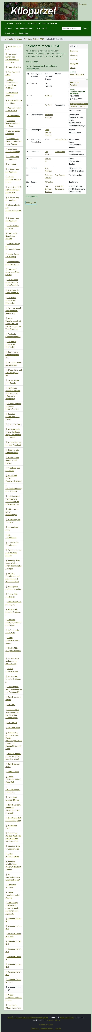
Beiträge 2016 (38, 39)
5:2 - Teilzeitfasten (10, 536)
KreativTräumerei (77, 74)
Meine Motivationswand (12, 855)
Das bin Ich (20, 23)
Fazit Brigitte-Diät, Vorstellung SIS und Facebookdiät (13, 689)
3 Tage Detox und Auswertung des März (13, 372)
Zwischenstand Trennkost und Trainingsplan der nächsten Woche (12, 500)
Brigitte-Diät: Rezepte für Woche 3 (13, 679)
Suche (85, 28)
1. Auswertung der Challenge (12, 158)
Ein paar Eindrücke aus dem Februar (13, 179)
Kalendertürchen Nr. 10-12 (13, 981)
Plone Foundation (67, 1017)
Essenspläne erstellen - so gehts (13, 587)
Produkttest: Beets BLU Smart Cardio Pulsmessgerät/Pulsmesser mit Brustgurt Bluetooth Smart (13, 740)
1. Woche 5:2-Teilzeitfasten (12, 543)
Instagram (74, 63)
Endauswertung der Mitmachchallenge (12, 246)
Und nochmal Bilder (11, 528)
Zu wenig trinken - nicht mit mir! (13, 109)
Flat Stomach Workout (48, 189)
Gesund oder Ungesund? (11, 94)
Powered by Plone (46, 1024)
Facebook (74, 51)
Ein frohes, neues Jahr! (13, 47)
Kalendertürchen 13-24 (13, 988)
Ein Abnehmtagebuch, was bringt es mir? (12, 877)
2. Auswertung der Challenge (12, 170)
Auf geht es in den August (12, 631)
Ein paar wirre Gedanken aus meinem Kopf (12, 661)
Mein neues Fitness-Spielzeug (12, 150)
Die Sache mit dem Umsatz (12, 381)
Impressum (23, 33)
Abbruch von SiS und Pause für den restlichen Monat (13, 756)
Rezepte (8, 28)
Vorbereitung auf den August (13, 603)
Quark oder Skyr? (14, 424)
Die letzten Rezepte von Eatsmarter (10, 344)
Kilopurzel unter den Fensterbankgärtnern (13, 209)
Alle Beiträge (42, 28)
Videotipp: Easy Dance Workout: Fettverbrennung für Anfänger (13, 564)
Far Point (48, 105)
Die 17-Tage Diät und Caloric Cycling (13, 819)
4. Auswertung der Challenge (12, 219)
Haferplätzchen (61, 139)
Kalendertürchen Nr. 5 (13, 942)
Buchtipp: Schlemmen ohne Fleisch (12, 416)
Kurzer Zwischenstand (11, 670)
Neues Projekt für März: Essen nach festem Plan (13, 190)
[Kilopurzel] (41, 11)
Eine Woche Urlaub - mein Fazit (13, 1006)
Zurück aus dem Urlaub (13, 698)
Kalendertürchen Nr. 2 (13, 927)
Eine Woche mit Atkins (12, 73)
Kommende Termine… (84, 105)
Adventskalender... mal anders (12, 791)
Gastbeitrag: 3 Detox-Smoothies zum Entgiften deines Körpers (12, 714)
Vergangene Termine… (75, 105)
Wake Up (48, 95)
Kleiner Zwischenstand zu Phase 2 (12, 895)
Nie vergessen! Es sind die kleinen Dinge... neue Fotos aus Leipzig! (13, 433)
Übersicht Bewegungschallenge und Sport (13, 622)
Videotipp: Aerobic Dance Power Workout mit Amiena (13, 865)
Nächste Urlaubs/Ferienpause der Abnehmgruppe (77, 92)
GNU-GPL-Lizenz (54, 1020)
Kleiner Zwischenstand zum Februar (13, 997)
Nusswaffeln (60, 152)
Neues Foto (12, 164)
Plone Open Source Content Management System (28, 1017)
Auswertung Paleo (11, 826)
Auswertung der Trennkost (12, 521)
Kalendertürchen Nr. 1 (13, 919)
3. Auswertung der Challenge (12, 198)
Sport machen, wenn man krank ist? (12, 354)
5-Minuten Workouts (10, 886)
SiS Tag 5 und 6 (13, 728)
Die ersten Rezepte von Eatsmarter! (10, 300)
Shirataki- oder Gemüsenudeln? (12, 451)
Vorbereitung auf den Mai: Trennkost (13, 443)
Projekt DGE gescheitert (11, 595)
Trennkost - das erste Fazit (12, 469)
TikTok (72, 68)
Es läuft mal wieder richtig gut (12, 798)
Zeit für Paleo (13, 772)
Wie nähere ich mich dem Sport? (12, 263)
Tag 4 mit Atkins (14, 67)
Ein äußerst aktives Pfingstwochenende (13, 478)
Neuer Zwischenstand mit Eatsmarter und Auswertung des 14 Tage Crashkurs (13, 323)
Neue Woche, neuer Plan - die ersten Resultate (12, 282)
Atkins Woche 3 (13, 116)
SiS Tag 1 (11, 705)
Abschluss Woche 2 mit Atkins (13, 101)
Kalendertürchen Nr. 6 (13, 950)
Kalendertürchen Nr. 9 (13, 973)
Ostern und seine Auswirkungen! (13, 363)
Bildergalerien (10, 33)
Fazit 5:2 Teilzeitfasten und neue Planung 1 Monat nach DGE (12, 577)
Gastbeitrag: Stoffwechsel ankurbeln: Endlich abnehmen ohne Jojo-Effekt (12, 908)
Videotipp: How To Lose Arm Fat (12, 847)
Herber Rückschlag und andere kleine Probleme (11, 84)
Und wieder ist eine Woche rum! (12, 291)
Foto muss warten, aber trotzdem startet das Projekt (12, 58)
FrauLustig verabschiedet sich (12, 335)
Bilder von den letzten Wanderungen (12, 512)
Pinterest (74, 55)
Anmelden (83, 4)
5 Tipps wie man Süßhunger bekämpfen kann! (13, 406)
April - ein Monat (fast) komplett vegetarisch (13, 310)
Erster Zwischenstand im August (12, 640)
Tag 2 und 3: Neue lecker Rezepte (11, 236)
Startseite (9, 23)
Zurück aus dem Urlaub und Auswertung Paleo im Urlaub (13, 809)
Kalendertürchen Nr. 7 (13, 958)
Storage (18, 39)
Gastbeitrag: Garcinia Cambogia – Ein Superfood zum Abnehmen (13, 837)
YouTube (73, 59)
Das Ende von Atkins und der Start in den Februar (13, 141)
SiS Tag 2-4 (12, 723)
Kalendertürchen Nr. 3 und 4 (13, 935)
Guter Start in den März (12, 227)
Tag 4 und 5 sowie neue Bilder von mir (12, 272)
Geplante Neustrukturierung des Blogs (12, 123)
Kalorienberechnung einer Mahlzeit (13, 490)
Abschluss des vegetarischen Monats (12, 460)
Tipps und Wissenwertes (24, 28)
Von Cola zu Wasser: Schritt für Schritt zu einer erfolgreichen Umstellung (12, 393)
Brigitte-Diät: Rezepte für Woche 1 (13, 612)
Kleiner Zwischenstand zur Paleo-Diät (13, 779)
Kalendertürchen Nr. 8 (13, 965)
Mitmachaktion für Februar (12, 132)
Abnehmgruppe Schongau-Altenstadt (42, 23)
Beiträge (27, 39)
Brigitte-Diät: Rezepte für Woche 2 (13, 651)
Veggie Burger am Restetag (12, 255)
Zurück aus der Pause (12, 765)
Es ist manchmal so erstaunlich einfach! (13, 553)
